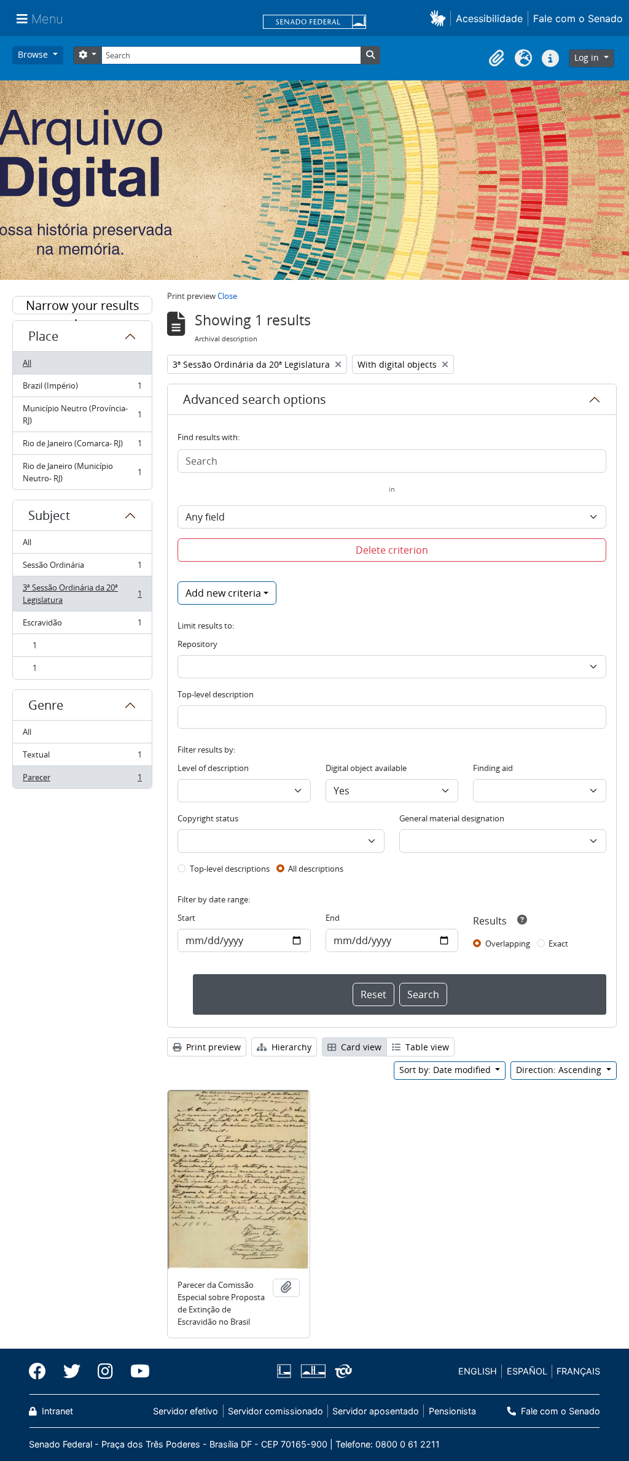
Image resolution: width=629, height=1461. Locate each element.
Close (227, 295)
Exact (558, 943)
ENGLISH (477, 1371)
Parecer (82, 780)
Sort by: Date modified (446, 1069)
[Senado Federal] (314, 22)
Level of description (213, 767)
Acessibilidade (489, 18)
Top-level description (216, 694)
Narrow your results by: (82, 305)
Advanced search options (254, 399)
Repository (197, 643)
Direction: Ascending (560, 1069)
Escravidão (82, 625)
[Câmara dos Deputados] (286, 1371)
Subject (49, 515)
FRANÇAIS (578, 1371)
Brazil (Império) (82, 388)
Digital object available (366, 767)
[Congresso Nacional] (312, 1371)
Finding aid (493, 767)
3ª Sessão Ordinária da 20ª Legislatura (82, 593)
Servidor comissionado (275, 1411)
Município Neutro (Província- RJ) (82, 414)
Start (186, 917)
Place (43, 336)
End (333, 917)
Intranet (56, 1411)
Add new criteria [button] (223, 593)
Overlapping (507, 943)
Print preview (212, 1047)
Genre (45, 705)
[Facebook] (42, 1371)
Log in (587, 57)
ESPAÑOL (527, 1371)
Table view (426, 1047)
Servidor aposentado (375, 1411)
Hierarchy (290, 1047)
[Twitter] (72, 1371)
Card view (359, 1047)
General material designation (451, 818)
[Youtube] (136, 1371)
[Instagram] (105, 1371)
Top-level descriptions (230, 868)
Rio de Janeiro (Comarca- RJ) (82, 446)
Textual (82, 757)
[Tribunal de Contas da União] (341, 1371)
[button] (440, 18)
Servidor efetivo (185, 1411)
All (27, 362)
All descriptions (315, 868)
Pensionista (452, 1411)
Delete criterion (392, 550)
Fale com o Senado (578, 18)
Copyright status (208, 818)
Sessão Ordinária (82, 567)
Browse (34, 54)
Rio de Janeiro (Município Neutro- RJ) (82, 472)
